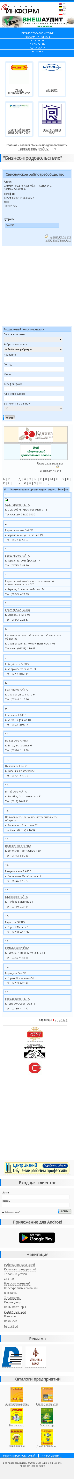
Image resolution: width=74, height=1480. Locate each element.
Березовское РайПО (17, 609)
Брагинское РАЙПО (16, 689)
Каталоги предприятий (20, 1269)
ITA (64, 10)
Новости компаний (17, 1283)
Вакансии (10, 1321)
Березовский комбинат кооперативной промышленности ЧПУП (29, 582)
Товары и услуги (15, 1274)
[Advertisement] (37, 286)
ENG (65, 3)
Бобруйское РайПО (17, 664)
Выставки (10, 1293)
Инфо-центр (12, 1302)
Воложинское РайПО (18, 845)
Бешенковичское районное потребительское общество (33, 637)
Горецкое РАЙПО (15, 973)
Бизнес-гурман (16, 1425)
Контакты (11, 1325)
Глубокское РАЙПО (16, 896)
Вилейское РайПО (16, 766)
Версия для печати (60, 236)
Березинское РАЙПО (17, 555)
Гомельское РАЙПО (17, 947)
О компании (12, 1297)
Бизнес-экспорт (47, 1425)
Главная (12, 145)
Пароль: (6, 1200)
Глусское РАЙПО (15, 922)
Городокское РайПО (17, 998)
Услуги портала (15, 1311)
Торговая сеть (27, 148)
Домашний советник (47, 1446)
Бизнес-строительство (47, 1404)
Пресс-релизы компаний (21, 1288)
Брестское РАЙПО (16, 715)
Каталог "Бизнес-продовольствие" (43, 145)
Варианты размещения (50, 462)
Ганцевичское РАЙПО (18, 871)
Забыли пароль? (12, 1212)
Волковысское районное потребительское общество (31, 818)
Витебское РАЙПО (16, 791)
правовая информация (32, 1465)
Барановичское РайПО (19, 530)
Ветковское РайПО (16, 740)
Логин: (5, 1192)
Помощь (10, 1316)
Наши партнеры (15, 1307)
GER (64, 7)
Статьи (9, 1279)
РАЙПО (44, 148)
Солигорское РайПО (17, 504)
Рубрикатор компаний (19, 1265)
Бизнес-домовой (17, 1446)
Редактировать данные (58, 239)
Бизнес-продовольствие (17, 1404)
